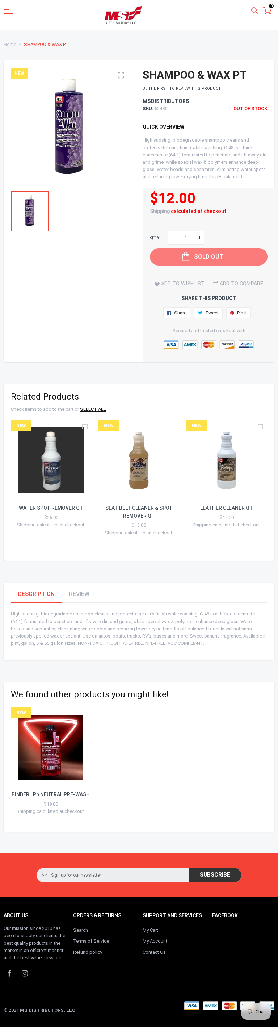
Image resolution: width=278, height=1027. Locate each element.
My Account (155, 941)
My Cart (150, 930)
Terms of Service (91, 941)
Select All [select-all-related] (93, 409)
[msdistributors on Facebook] (9, 973)
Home (10, 44)
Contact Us (154, 952)
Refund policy (87, 952)
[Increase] (199, 237)
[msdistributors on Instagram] (24, 973)
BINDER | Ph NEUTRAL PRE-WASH (51, 794)
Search (80, 930)
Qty (155, 238)
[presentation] (25, 487)
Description (36, 593)
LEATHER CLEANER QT (226, 508)
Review (79, 593)
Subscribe (215, 875)
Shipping (160, 211)
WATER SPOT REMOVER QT (51, 508)
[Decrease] (172, 237)
